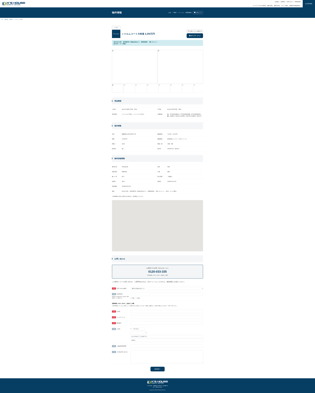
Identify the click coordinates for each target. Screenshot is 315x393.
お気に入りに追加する (196, 31)
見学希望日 (119, 294)
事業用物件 (189, 12)
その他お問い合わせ (122, 352)
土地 (169, 12)
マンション (181, 12)
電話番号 (118, 323)
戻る (116, 27)
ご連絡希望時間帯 (121, 346)
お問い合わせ (290, 1)
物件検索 (309, 3)
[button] (201, 88)
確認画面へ (157, 369)
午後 (138, 298)
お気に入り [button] (199, 12)
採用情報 (283, 1)
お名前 (118, 311)
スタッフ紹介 (284, 5)
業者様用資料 (298, 1)
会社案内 (277, 1)
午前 (133, 298)
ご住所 (118, 329)
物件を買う (270, 5)
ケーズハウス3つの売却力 (259, 5)
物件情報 (117, 12)
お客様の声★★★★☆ (295, 5)
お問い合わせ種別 (121, 288)
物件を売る (277, 5)
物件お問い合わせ (195, 35)
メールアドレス (120, 317)
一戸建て (174, 12)
